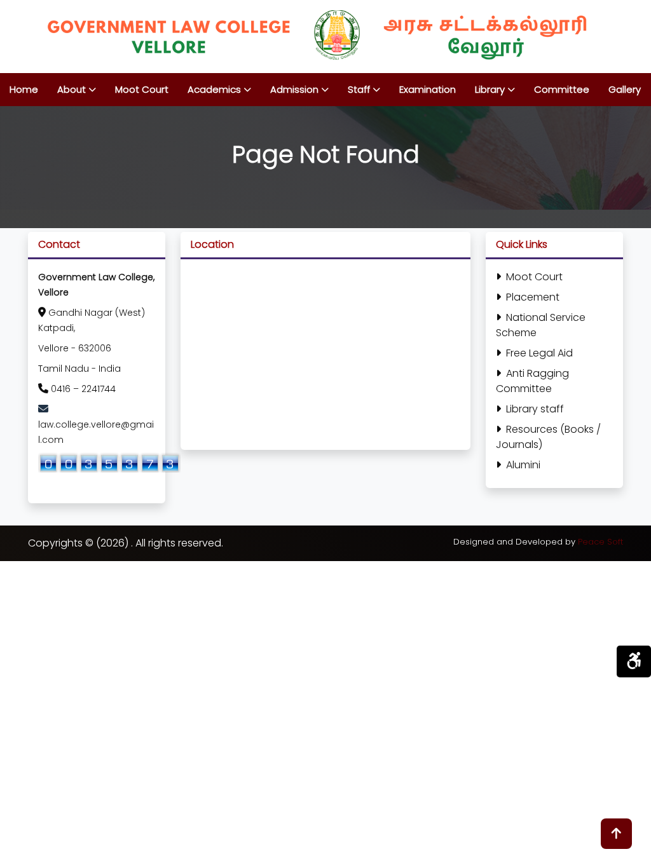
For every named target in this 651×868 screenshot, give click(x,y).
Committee (561, 89)
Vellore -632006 (74, 348)
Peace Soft (600, 542)
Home (24, 89)
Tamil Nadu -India (79, 368)
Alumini (523, 465)
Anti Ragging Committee (532, 381)
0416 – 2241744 (83, 389)
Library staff (535, 409)
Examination (427, 89)
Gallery (624, 89)
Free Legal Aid (539, 353)
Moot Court (141, 89)
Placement (532, 297)
